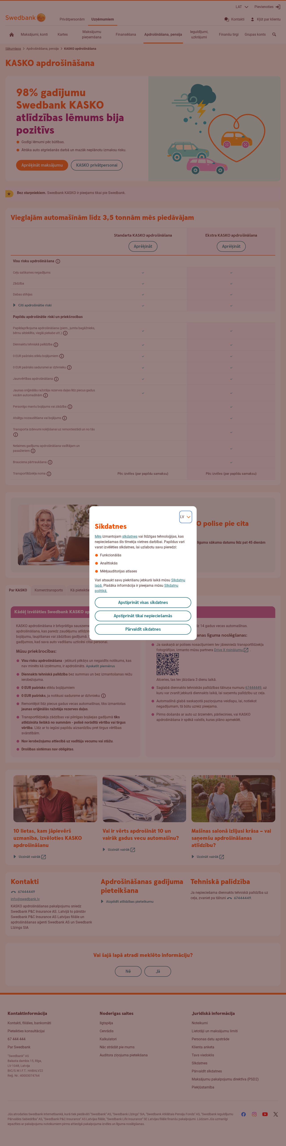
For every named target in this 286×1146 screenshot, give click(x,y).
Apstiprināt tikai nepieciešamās (143, 616)
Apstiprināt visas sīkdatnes (143, 602)
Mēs (98, 536)
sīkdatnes (129, 536)
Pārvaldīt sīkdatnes (143, 629)
